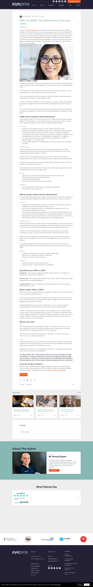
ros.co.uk (42, 558)
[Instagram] (56, 1)
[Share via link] (31, 380)
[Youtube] (62, 1)
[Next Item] (91, 539)
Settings (80, 584)
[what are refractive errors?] (70, 401)
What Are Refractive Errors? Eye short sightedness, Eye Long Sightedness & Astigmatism (70, 410)
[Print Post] (34, 380)
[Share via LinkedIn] (27, 380)
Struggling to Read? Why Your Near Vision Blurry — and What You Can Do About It (22, 410)
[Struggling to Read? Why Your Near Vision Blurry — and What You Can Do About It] (22, 401)
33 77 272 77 (38, 556)
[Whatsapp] (65, 1)
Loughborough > (69, 556)
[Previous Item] (2, 539)
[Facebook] (53, 1)
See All (79, 392)
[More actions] (72, 16)
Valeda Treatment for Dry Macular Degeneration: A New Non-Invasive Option (46, 410)
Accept (86, 584)
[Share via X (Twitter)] (24, 380)
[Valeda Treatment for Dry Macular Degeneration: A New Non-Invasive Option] (46, 401)
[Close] (91, 585)
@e (37, 558)
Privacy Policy (57, 584)
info (35, 558)
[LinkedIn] (59, 1)
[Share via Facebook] (20, 380)
